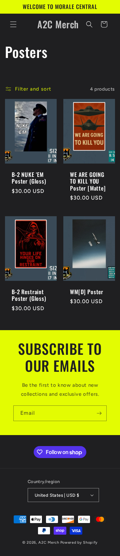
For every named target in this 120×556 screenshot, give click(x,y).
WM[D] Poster (86, 291)
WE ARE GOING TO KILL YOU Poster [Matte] (88, 181)
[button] (13, 24)
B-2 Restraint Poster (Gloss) (29, 295)
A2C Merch (48, 542)
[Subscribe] (99, 413)
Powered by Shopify (79, 542)
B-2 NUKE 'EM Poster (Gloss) (29, 178)
